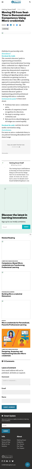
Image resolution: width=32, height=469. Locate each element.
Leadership (5, 28)
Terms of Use (6, 442)
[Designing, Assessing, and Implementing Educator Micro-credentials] (16, 338)
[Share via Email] (20, 25)
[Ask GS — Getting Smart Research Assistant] (27, 464)
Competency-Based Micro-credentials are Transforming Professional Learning (13, 265)
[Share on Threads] (14, 25)
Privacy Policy (6, 440)
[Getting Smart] (16, 2)
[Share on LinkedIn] (11, 25)
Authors (4, 446)
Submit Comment (9, 407)
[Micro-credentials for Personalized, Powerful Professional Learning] (16, 309)
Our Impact (20, 448)
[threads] (10, 461)
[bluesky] (12, 461)
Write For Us (6, 444)
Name (4, 397)
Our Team (20, 446)
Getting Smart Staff (9, 9)
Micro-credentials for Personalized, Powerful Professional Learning (16, 324)
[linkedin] (7, 461)
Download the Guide (8, 56)
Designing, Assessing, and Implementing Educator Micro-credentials (14, 353)
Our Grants (20, 444)
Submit (26, 227)
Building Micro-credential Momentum (12, 295)
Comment (5, 377)
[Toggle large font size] (30, 234)
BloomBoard (6, 53)
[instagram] (4, 461)
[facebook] (2, 461)
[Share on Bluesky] (17, 25)
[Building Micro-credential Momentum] (16, 280)
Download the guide (9, 98)
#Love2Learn (6, 130)
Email (4, 388)
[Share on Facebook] (8, 25)
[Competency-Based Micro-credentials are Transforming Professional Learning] (16, 250)
